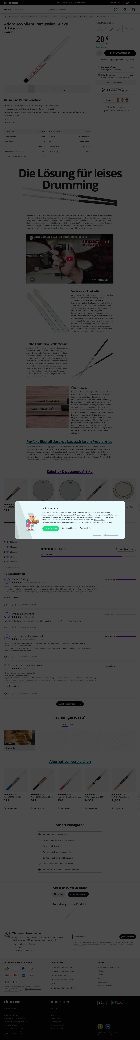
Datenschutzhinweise (111, 535)
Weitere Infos (85, 528)
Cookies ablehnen (69, 528)
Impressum (97, 535)
